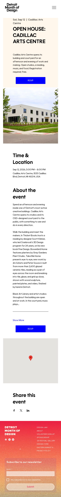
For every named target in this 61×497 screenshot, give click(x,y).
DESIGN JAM (42, 427)
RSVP (30, 80)
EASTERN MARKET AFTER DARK (46, 447)
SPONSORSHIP (43, 437)
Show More (18, 320)
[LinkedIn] (13, 439)
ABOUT (40, 431)
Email (9, 469)
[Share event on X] (21, 410)
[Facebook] (6, 439)
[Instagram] (9, 439)
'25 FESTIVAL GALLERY (46, 441)
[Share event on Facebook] (14, 410)
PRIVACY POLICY (44, 451)
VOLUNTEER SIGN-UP (46, 434)
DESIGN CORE (43, 444)
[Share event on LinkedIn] (28, 410)
